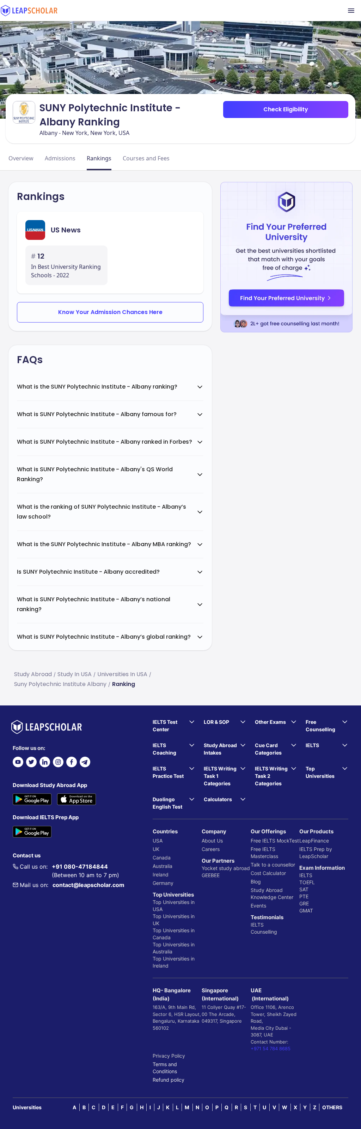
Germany (163, 883)
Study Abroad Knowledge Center (272, 893)
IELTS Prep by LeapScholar (315, 852)
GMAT (306, 911)
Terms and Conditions (165, 1067)
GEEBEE (211, 875)
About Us (212, 841)
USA (158, 841)
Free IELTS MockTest (275, 841)
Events (258, 906)
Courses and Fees (146, 158)
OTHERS (332, 1107)
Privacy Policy (169, 1056)
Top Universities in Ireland (174, 962)
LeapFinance (314, 841)
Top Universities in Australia (174, 947)
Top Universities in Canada (174, 933)
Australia (162, 866)
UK (156, 849)
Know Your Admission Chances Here (110, 312)
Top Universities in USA (174, 905)
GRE (304, 903)
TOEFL (307, 882)
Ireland (161, 874)
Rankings (99, 158)
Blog (256, 882)
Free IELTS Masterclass (264, 852)
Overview (20, 158)
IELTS (257, 925)
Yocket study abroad (226, 868)
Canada (162, 858)
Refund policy (168, 1080)
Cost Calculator (268, 873)
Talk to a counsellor (273, 865)
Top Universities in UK (174, 919)
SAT (303, 889)
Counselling (264, 932)
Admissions (60, 158)
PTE (303, 896)
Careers (211, 849)
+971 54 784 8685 (270, 1048)
